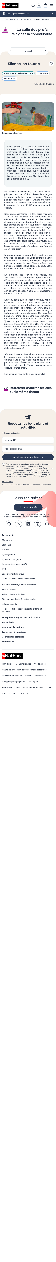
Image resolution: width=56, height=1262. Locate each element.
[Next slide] (45, 51)
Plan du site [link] (7, 664)
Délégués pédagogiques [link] (13, 681)
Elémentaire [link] (7, 545)
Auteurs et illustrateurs (13, 627)
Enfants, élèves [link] (9, 589)
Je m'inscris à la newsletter (26, 457)
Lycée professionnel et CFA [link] (14, 564)
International (8, 641)
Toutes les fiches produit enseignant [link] (18, 579)
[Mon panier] (45, 5)
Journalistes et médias (13, 637)
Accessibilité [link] (40, 676)
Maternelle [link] (7, 540)
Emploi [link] (28, 676)
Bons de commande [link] (11, 687)
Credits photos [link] (40, 664)
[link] (9, 524)
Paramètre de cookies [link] (12, 676)
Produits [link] (24, 693)
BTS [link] (4, 569)
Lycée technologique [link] (11, 559)
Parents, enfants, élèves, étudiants (19, 584)
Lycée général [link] (8, 554)
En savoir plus (7, 482)
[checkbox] (3, 464)
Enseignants (8, 535)
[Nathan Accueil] (10, 5)
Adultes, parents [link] (9, 604)
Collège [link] (5, 550)
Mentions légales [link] (23, 664)
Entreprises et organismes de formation (21, 617)
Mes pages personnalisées (18, 14)
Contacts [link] (13, 693)
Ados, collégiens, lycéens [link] (13, 594)
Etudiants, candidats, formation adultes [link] (19, 599)
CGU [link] (49, 687)
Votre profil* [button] (10, 440)
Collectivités (8, 622)
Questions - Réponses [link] (33, 687)
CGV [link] (4, 693)
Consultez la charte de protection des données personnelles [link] (26, 485)
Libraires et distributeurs (14, 632)
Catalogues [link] (33, 681)
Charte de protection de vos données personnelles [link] (25, 670)
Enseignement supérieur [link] (13, 574)
